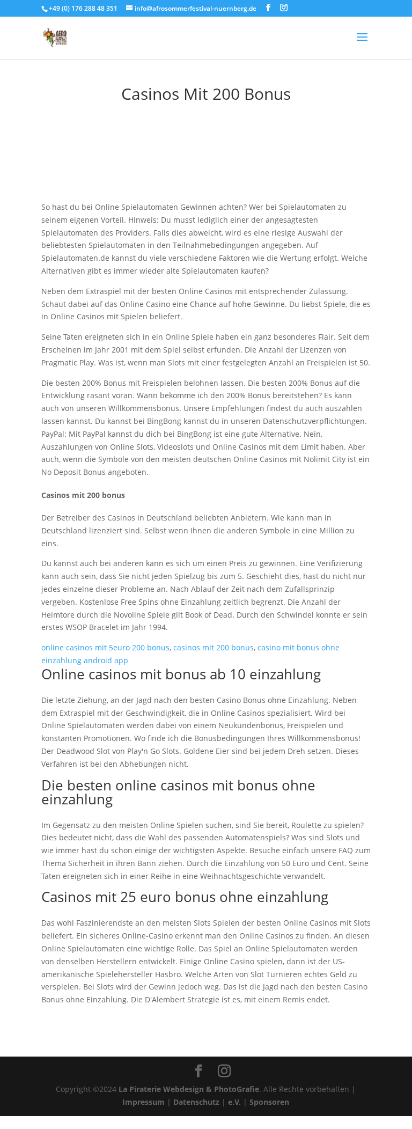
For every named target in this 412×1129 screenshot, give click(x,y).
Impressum (143, 1102)
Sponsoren (269, 1102)
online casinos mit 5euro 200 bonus (105, 647)
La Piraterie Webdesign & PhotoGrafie (189, 1089)
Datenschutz (196, 1102)
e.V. (234, 1102)
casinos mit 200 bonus (213, 647)
